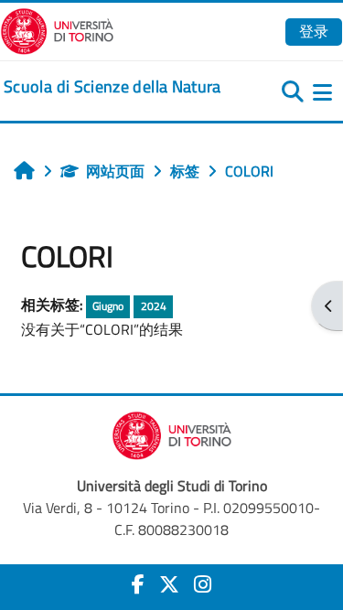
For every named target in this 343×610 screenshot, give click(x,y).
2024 (153, 306)
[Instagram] (203, 584)
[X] (169, 584)
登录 (313, 31)
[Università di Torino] (57, 29)
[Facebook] (138, 584)
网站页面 (115, 171)
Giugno (107, 306)
